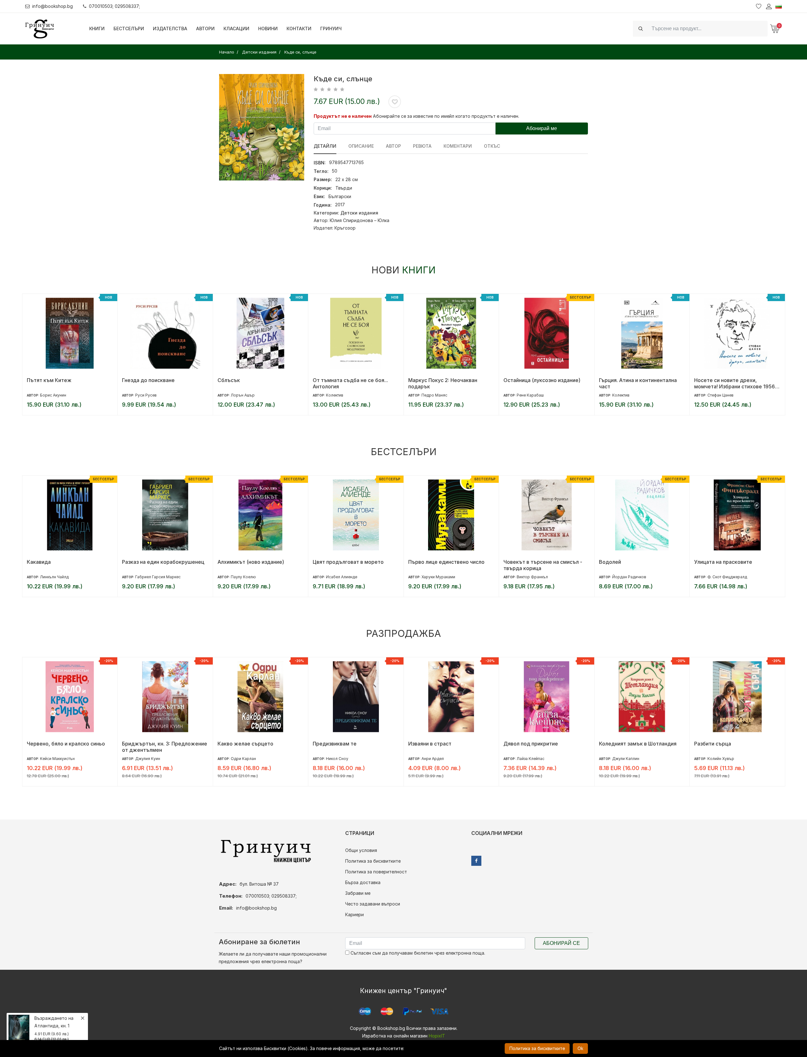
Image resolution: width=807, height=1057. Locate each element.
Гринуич (331, 28)
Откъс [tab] (492, 146)
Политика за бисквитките (373, 861)
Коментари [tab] (458, 146)
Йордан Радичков (629, 576)
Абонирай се (561, 943)
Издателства (170, 28)
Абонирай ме (541, 128)
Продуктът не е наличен (343, 116)
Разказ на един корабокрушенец (163, 562)
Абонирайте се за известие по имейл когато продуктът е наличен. (446, 116)
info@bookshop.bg (52, 6)
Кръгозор (345, 228)
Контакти (299, 28)
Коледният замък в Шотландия (637, 743)
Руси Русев (146, 395)
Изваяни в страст (429, 743)
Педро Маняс (434, 395)
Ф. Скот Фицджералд (727, 576)
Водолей (610, 562)
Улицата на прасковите (723, 562)
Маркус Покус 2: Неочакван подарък (442, 383)
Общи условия (361, 850)
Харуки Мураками (438, 576)
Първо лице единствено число (446, 562)
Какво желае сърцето (245, 743)
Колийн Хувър (720, 758)
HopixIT (437, 1035)
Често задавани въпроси (372, 903)
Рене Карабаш (530, 395)
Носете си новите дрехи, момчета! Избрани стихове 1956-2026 (735, 383)
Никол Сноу (337, 758)
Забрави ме (357, 893)
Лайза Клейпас (530, 758)
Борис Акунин (53, 395)
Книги (97, 28)
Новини (268, 28)
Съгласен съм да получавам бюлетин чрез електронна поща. (417, 953)
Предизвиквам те (335, 743)
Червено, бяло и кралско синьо (66, 743)
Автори (205, 28)
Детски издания (359, 212)
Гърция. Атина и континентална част (638, 383)
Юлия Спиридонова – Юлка (359, 220)
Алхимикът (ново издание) (251, 562)
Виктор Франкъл (532, 576)
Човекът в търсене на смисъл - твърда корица (542, 565)
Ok (580, 1048)
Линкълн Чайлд (54, 576)
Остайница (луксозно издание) (541, 380)
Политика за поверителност (376, 871)
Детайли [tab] (325, 146)
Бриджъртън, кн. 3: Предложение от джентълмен (164, 746)
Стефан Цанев (720, 395)
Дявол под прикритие (530, 743)
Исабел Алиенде (341, 576)
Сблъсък (229, 380)
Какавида (39, 562)
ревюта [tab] (422, 146)
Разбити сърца (712, 743)
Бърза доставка (362, 882)
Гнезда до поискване (148, 380)
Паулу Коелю (243, 576)
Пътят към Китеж (49, 380)
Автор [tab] (393, 146)
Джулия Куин (147, 758)
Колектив (334, 395)
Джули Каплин (625, 758)
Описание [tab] (361, 146)
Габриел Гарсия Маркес (158, 576)
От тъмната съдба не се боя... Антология (350, 383)
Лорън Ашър (243, 395)
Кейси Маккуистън (57, 758)
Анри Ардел (432, 758)
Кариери (354, 914)
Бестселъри (128, 28)
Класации (236, 28)
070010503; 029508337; (114, 6)
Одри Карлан (243, 758)
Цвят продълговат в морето (348, 562)
